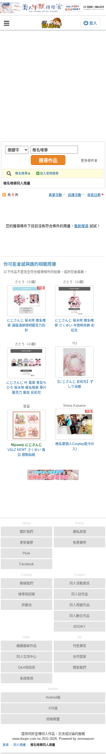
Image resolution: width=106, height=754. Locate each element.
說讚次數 (74, 195)
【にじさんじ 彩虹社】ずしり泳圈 (74, 384)
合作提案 (79, 656)
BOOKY (80, 627)
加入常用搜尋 (49, 173)
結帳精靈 (53, 719)
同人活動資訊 (79, 583)
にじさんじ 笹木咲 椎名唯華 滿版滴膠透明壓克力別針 (26, 325)
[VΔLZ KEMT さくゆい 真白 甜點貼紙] (26, 425)
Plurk (26, 553)
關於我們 (26, 531)
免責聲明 (79, 542)
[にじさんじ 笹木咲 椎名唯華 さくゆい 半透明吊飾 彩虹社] (74, 300)
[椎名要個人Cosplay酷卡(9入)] (74, 424)
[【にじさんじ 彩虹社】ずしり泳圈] (74, 362)
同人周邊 (19, 745)
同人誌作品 (79, 594)
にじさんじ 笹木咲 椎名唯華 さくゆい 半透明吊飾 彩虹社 (74, 325)
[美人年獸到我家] (53, 7)
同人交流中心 (26, 656)
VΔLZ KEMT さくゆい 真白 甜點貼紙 (26, 452)
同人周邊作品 (79, 605)
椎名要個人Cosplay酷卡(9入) (74, 446)
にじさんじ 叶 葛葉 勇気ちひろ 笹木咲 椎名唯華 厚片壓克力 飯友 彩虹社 (26, 387)
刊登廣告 (79, 646)
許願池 (27, 605)
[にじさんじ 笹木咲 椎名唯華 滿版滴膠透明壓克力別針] (26, 300)
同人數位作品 (79, 616)
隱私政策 (79, 531)
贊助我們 (79, 667)
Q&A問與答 (26, 667)
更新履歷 (26, 542)
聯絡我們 (26, 583)
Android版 (53, 697)
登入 (93, 23)
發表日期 (94, 195)
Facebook (26, 564)
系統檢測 (26, 678)
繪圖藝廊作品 (26, 646)
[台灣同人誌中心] (52, 23)
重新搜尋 (81, 226)
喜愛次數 (55, 195)
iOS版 (53, 708)
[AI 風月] (53, 477)
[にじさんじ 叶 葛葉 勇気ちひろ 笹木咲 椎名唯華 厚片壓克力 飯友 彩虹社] (26, 363)
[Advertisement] (53, 86)
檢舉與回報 (26, 594)
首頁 (6, 745)
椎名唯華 (21, 173)
